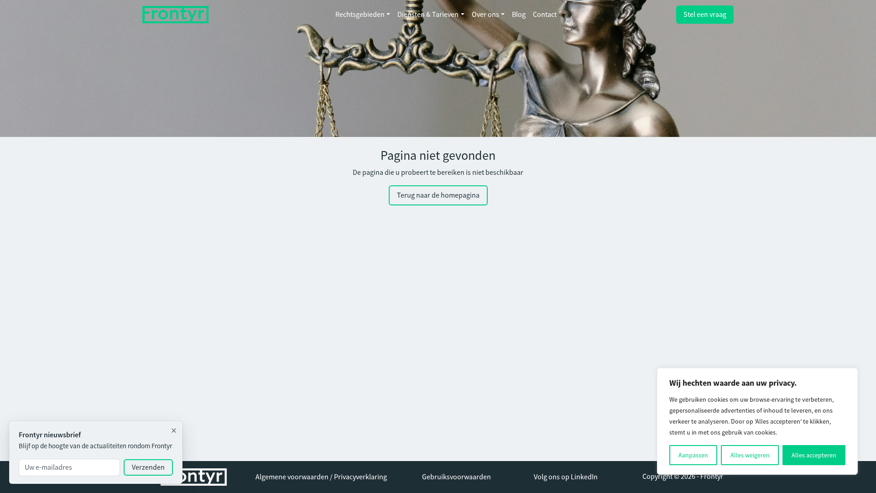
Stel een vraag (704, 14)
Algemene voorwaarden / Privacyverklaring (321, 477)
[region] (757, 421)
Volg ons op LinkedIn (566, 477)
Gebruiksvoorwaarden (456, 477)
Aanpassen (693, 455)
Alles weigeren (750, 455)
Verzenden (148, 467)
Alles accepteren (814, 455)
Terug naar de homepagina (438, 195)
